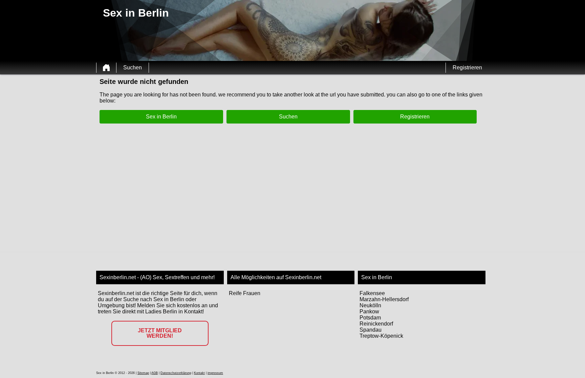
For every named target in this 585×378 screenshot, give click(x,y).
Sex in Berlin (161, 116)
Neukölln (370, 305)
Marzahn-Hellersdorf (384, 299)
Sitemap (143, 373)
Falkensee (372, 293)
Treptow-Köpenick (381, 336)
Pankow (369, 311)
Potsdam (370, 317)
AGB (154, 373)
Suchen (132, 67)
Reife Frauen (244, 293)
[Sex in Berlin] (106, 68)
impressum (215, 373)
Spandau (371, 330)
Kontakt (199, 373)
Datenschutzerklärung (175, 373)
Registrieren (467, 67)
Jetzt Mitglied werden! (160, 333)
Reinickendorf (376, 324)
